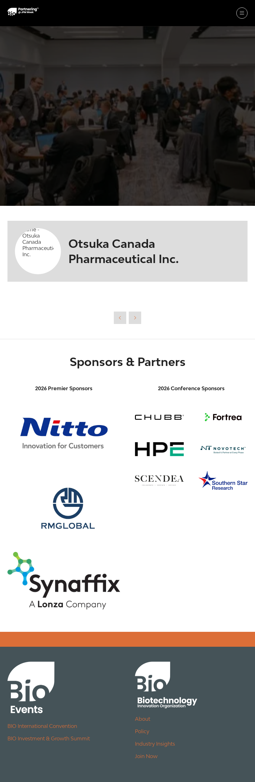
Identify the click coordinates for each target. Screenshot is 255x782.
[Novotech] (223, 449)
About (142, 719)
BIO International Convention (42, 726)
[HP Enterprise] (159, 449)
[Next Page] (135, 318)
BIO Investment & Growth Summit (48, 738)
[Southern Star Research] (223, 480)
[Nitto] (63, 433)
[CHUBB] (159, 417)
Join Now (146, 756)
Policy (142, 731)
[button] (242, 13)
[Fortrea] (223, 417)
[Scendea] (159, 480)
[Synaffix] (63, 580)
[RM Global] (63, 505)
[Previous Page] (120, 318)
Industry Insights (155, 744)
